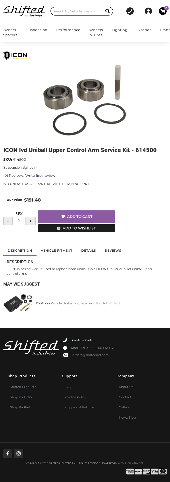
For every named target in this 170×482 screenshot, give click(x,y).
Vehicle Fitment (56, 251)
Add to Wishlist (79, 228)
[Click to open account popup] (148, 11)
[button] (81, 11)
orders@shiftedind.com (90, 355)
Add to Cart (80, 217)
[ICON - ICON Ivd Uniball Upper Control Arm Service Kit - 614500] (16, 55)
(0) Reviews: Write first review (29, 175)
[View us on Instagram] (18, 453)
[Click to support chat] (130, 11)
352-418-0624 (81, 340)
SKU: (7, 159)
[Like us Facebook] (8, 453)
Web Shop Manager (130, 463)
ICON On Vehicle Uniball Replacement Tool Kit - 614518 (78, 303)
